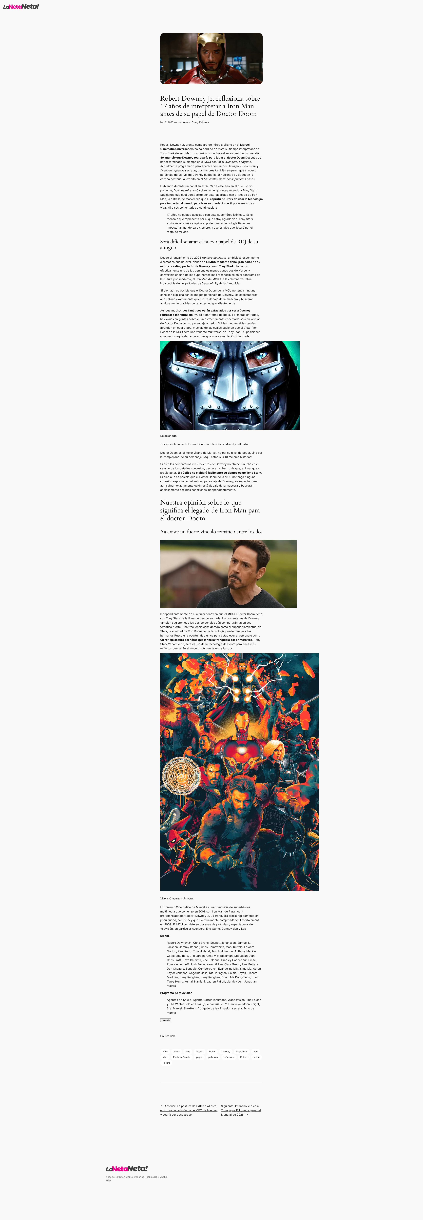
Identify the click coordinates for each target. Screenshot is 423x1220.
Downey (225, 1051)
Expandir (166, 1020)
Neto (185, 122)
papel (199, 1057)
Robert (244, 1057)
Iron (255, 1051)
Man (165, 1057)
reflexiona (229, 1057)
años (165, 1051)
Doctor (199, 1051)
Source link (167, 1036)
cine (188, 1051)
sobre (256, 1057)
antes (177, 1051)
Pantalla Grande (181, 1057)
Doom (212, 1051)
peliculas (213, 1057)
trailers (166, 1062)
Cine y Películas (200, 122)
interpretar (242, 1051)
